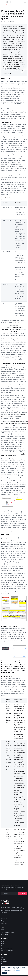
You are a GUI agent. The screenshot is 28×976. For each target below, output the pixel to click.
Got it (4, 972)
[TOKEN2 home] (6, 3)
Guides (3, 941)
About (2, 957)
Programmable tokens (7, 920)
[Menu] (25, 3)
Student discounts (7, 948)
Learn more (17, 970)
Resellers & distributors (7, 950)
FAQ (2, 945)
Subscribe (22, 893)
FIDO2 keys (4, 923)
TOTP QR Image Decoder (7, 932)
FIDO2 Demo (4, 934)
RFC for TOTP (8, 333)
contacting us (5, 116)
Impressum (4, 961)
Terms (3, 963)
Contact (3, 959)
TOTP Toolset (5, 930)
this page (16, 691)
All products (4, 918)
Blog (2, 943)
